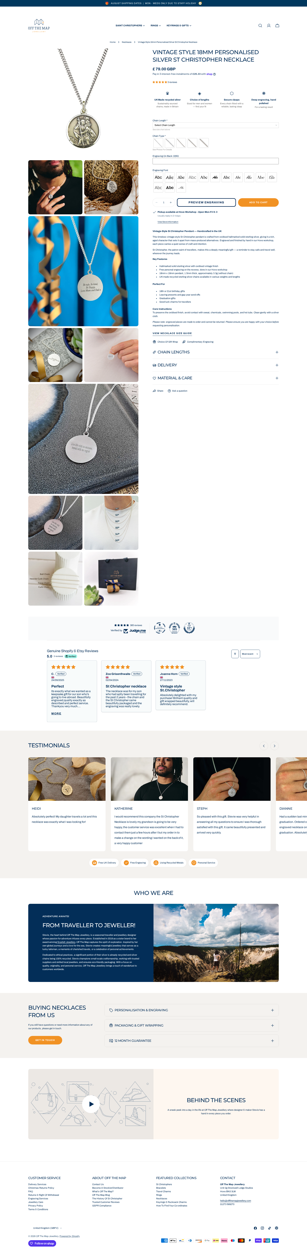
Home (112, 42)
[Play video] (91, 1104)
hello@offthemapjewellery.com (235, 1201)
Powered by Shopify (70, 1236)
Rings (159, 1195)
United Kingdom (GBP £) (45, 1228)
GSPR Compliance (101, 1205)
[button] (160, 82)
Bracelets (161, 1188)
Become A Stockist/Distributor (107, 1188)
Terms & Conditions (38, 1209)
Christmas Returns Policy (41, 1188)
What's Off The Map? (103, 1191)
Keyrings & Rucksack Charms (171, 1202)
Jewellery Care (35, 1202)
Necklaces (126, 42)
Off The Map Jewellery (47, 1236)
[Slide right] (274, 746)
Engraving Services (38, 1198)
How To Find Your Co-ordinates (171, 1205)
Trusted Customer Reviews (106, 1202)
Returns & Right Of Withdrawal (43, 1195)
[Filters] (235, 654)
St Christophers (164, 1184)
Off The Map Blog (101, 1195)
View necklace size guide (172, 333)
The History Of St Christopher (107, 1198)
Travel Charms (163, 1191)
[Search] (260, 25)
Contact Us (98, 1184)
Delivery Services (37, 1184)
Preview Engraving (206, 202)
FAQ (30, 1191)
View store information (168, 222)
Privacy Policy (35, 1205)
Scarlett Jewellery (66, 942)
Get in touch (45, 1040)
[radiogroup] (216, 143)
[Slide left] (264, 746)
